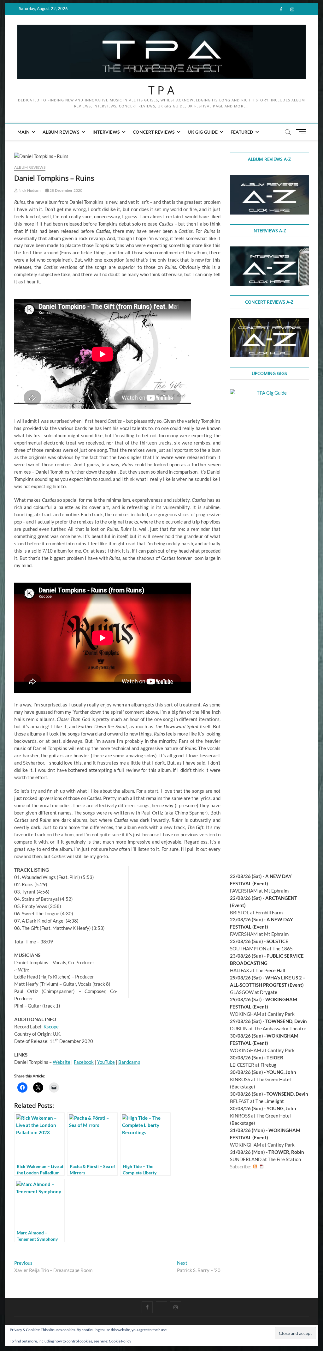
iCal (262, 1166)
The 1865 (283, 948)
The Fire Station (284, 1159)
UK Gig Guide (202, 132)
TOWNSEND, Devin (286, 1021)
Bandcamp (129, 1062)
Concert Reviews (154, 132)
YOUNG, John (281, 1072)
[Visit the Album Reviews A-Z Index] (269, 178)
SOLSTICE (277, 941)
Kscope (51, 1026)
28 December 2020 (65, 190)
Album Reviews (61, 132)
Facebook (84, 1062)
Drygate (268, 992)
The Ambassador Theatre (280, 1028)
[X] (161, 1301)
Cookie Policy (120, 1341)
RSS (255, 1166)
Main (23, 132)
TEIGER (275, 1057)
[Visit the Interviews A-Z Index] (269, 250)
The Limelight (269, 1101)
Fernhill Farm (269, 912)
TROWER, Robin (286, 1152)
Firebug (268, 1065)
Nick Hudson (29, 190)
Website (61, 1062)
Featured (242, 132)
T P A (161, 90)
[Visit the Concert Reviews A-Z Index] (269, 321)
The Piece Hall (270, 970)
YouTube (106, 1062)
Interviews (106, 132)
